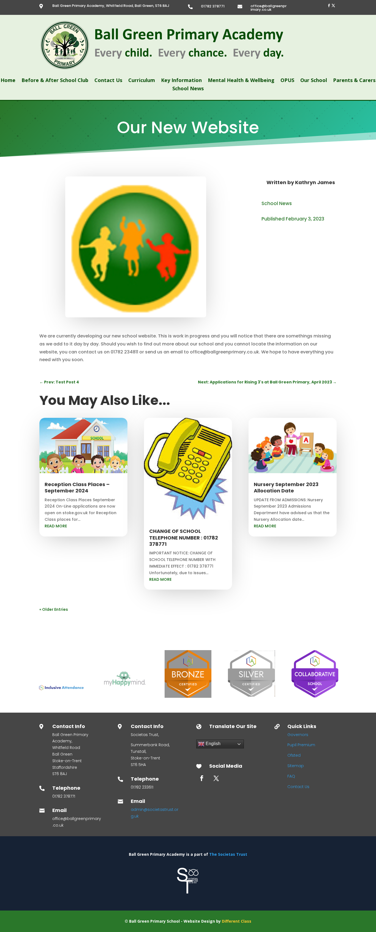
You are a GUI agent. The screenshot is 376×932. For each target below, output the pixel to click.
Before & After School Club (54, 80)
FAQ (291, 776)
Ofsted (294, 755)
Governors (297, 734)
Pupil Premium (301, 745)
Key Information (181, 80)
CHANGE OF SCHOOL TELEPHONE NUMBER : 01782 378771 (183, 537)
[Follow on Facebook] (329, 5)
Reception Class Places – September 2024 (77, 487)
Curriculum (141, 80)
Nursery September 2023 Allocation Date (286, 487)
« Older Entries (53, 609)
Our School (313, 80)
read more (56, 526)
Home (8, 80)
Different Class (236, 921)
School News (188, 89)
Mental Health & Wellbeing (241, 80)
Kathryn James (315, 182)
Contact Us (108, 80)
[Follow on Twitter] (333, 5)
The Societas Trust (228, 854)
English (212, 743)
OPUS (287, 80)
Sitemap (295, 766)
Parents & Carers (354, 80)
